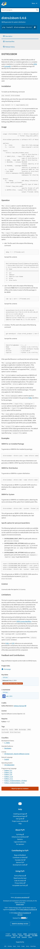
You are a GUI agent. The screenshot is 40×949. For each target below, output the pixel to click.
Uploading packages (19, 816)
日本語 (25, 934)
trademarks (12, 909)
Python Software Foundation (27, 909)
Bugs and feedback (20, 855)
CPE (13, 643)
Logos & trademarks (20, 842)
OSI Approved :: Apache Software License (16, 754)
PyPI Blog (19, 834)
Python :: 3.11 (8, 779)
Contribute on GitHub (19, 857)
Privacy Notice (19, 883)
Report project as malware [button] (20, 788)
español (14, 934)
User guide (19, 819)
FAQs (20, 824)
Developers (7, 748)
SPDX (35, 64)
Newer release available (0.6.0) (12, 683)
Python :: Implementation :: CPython (15, 781)
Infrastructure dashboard (19, 837)
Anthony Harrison (19, 706)
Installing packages (19, 814)
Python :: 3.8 (8, 772)
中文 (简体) (27, 935)
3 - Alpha (7, 743)
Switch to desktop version (20, 924)
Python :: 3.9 (8, 774)
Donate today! (20, 904)
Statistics (20, 839)
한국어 (30, 937)
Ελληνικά (15, 935)
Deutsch (21, 935)
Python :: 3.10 (8, 777)
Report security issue (20, 878)
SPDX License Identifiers (24, 621)
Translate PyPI (19, 860)
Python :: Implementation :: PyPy (14, 783)
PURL (30, 398)
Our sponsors (20, 844)
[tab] (20, 36)
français (20, 934)
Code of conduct (19, 881)
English (6, 759)
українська (8, 935)
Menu (33, 3)
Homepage (7, 669)
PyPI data (5, 677)
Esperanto (24, 937)
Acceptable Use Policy (19, 885)
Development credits (19, 865)
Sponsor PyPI (20, 862)
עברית (18, 937)
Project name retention (19, 821)
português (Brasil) (32, 934)
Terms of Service (19, 876)
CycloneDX (7, 66)
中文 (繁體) (35, 935)
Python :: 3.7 (8, 770)
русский (13, 937)
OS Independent (9, 765)
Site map (20, 915)
